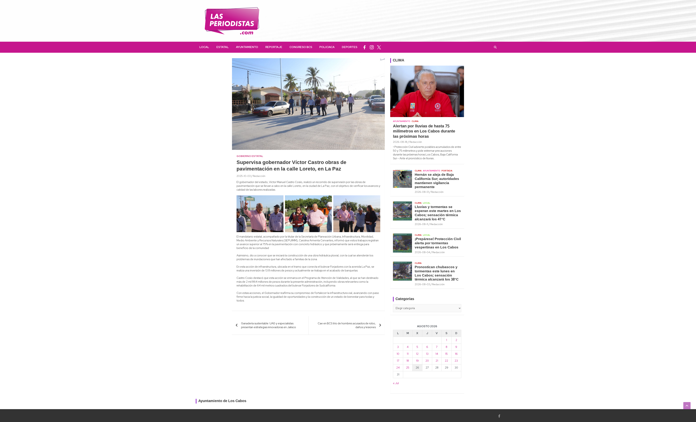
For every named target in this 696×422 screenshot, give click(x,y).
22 (446, 361)
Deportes (349, 47)
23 (456, 361)
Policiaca (327, 47)
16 (456, 354)
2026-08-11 (421, 224)
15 (446, 354)
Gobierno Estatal (250, 156)
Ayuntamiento (247, 47)
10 (398, 354)
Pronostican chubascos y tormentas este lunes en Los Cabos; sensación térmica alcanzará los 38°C (437, 273)
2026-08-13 (422, 192)
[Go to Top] (687, 405)
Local (204, 47)
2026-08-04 (422, 252)
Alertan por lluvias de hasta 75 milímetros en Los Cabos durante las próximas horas (424, 131)
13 (427, 354)
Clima (415, 121)
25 (407, 367)
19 (417, 361)
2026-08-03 (422, 284)
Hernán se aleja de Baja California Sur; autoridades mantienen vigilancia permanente (437, 181)
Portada (447, 170)
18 (407, 361)
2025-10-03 (244, 176)
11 (408, 354)
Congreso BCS (300, 47)
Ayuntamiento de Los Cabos (222, 401)
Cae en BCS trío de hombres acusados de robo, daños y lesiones (347, 325)
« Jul (396, 383)
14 (436, 354)
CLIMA (398, 60)
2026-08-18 (400, 142)
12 (417, 354)
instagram (371, 47)
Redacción (259, 176)
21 (437, 361)
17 (398, 361)
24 (398, 367)
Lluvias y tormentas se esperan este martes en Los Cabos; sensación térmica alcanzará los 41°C (438, 213)
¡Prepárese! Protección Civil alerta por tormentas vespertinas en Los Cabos (438, 243)
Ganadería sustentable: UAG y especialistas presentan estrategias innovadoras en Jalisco (268, 325)
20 (427, 361)
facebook (364, 47)
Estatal (222, 47)
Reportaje (273, 47)
